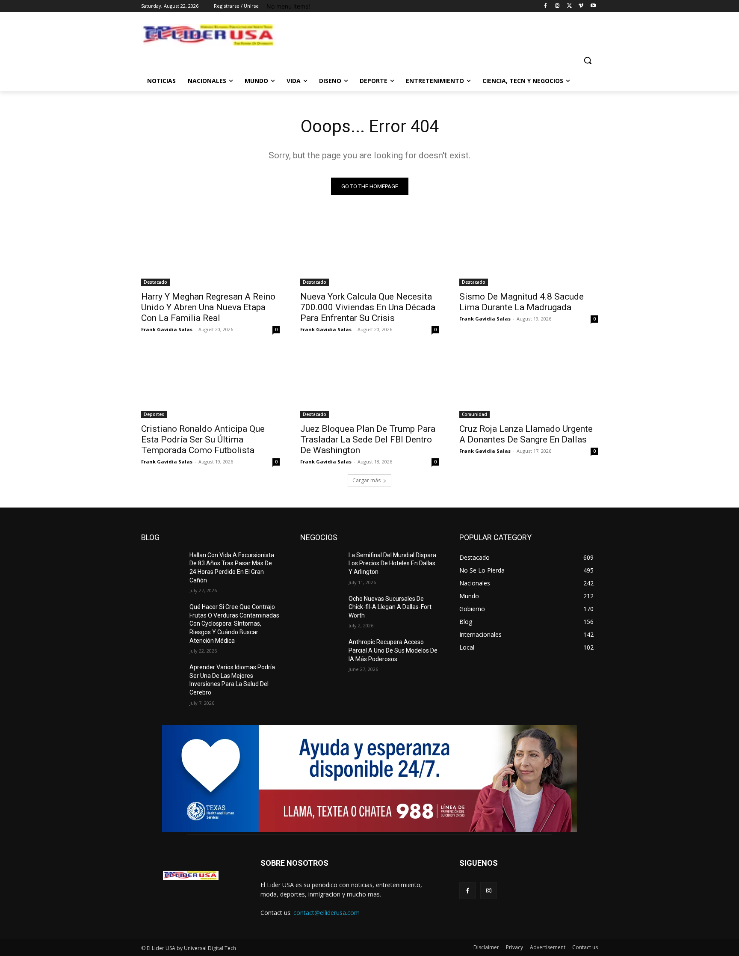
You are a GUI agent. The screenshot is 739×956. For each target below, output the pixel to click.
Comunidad (474, 414)
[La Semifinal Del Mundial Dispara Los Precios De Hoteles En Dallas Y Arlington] (321, 565)
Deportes (154, 414)
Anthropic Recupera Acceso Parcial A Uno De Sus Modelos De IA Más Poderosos (393, 650)
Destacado (155, 282)
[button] (587, 60)
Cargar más (366, 480)
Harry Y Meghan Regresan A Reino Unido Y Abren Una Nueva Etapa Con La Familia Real (208, 307)
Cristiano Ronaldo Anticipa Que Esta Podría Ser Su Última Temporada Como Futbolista (203, 439)
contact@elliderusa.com (326, 912)
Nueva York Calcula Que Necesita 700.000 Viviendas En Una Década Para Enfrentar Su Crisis (367, 307)
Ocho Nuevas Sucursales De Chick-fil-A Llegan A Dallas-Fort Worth (390, 607)
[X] (569, 6)
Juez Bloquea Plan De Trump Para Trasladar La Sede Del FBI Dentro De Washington (367, 439)
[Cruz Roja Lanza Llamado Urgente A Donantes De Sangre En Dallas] (528, 383)
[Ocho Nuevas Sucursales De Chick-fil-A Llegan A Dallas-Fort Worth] (321, 609)
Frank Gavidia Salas (166, 329)
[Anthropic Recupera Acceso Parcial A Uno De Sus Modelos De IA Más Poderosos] (321, 652)
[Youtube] (593, 6)
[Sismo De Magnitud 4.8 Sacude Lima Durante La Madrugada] (528, 251)
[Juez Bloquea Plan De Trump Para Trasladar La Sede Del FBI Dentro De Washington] (369, 383)
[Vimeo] (581, 6)
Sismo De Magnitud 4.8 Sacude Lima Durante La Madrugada (521, 301)
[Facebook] (545, 6)
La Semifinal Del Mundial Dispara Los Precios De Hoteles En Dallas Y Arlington (392, 563)
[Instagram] (557, 6)
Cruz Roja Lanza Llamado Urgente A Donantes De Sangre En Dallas (526, 434)
